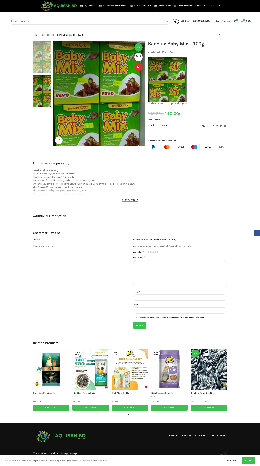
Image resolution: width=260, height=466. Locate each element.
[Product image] (51, 369)
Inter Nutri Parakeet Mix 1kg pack (88, 393)
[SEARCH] (167, 21)
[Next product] (225, 34)
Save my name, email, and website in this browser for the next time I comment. (170, 317)
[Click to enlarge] (59, 140)
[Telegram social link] (225, 126)
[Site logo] (58, 5)
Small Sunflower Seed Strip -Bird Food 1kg (211, 393)
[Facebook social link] (210, 126)
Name (136, 292)
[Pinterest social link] (217, 126)
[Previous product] (219, 34)
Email (136, 304)
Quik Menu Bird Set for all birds (126, 393)
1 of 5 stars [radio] (148, 252)
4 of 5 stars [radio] (155, 252)
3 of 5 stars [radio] (153, 252)
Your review (139, 257)
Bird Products (48, 34)
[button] (51, 408)
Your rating (138, 252)
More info (233, 460)
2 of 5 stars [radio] (151, 252)
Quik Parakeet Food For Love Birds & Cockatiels (173, 393)
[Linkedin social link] (221, 126)
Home (35, 34)
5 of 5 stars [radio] (157, 252)
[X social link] (213, 126)
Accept (248, 460)
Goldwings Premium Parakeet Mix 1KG (51, 393)
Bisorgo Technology (69, 453)
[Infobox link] (191, 21)
